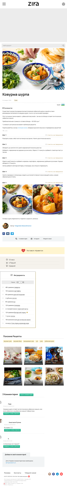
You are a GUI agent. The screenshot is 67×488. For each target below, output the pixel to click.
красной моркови (19, 294)
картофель (17, 291)
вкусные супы (8, 341)
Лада (9, 404)
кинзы (13, 316)
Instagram (36, 238)
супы (41, 341)
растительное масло (24, 320)
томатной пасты (22, 309)
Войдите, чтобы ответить (11, 413)
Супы (15, 100)
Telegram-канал (47, 238)
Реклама (7, 473)
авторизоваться (11, 463)
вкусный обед (17, 341)
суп (37, 341)
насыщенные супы (29, 341)
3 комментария (23, 238)
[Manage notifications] (4, 483)
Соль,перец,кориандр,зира (20, 323)
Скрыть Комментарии (26, 394)
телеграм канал (22, 128)
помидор (17, 305)
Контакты (17, 473)
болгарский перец (20, 312)
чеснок (14, 298)
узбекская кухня (49, 341)
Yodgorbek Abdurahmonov (23, 226)
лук (14, 302)
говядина (17, 287)
